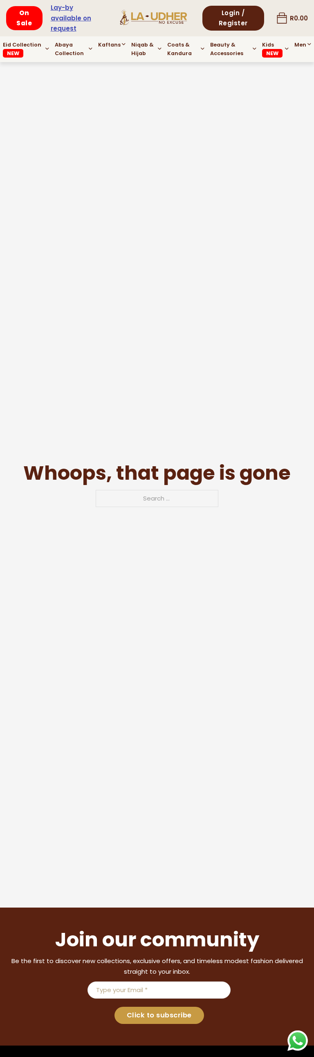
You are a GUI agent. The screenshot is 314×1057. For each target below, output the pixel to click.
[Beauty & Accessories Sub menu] (254, 49)
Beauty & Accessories (226, 49)
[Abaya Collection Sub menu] (90, 49)
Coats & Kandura (179, 49)
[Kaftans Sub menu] (123, 44)
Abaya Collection (69, 49)
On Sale (24, 18)
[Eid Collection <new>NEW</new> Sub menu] (47, 49)
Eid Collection (22, 49)
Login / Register (233, 18)
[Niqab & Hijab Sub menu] (159, 49)
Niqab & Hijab (142, 49)
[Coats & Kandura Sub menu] (202, 49)
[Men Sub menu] (309, 44)
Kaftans (109, 44)
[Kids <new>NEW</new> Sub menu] (287, 49)
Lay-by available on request (71, 18)
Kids (270, 49)
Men (300, 44)
